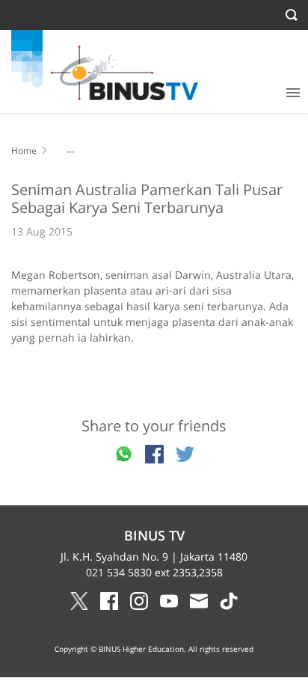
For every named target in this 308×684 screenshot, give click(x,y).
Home (24, 150)
